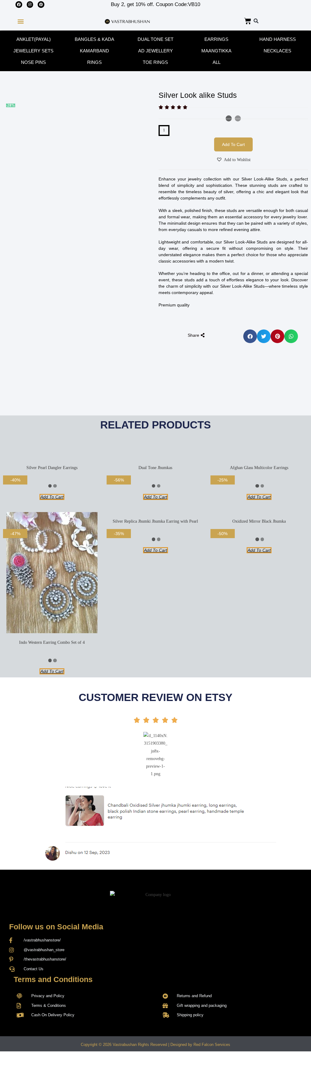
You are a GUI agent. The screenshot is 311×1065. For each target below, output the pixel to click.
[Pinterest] (41, 4)
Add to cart (233, 144)
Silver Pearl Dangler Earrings (51, 467)
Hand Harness (277, 39)
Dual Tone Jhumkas (155, 467)
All (216, 62)
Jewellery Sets (33, 50)
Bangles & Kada (94, 39)
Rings (94, 62)
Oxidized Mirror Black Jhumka (259, 521)
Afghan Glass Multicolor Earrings (259, 467)
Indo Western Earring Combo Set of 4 (52, 642)
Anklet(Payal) (33, 39)
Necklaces (277, 50)
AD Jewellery (155, 50)
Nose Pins (33, 62)
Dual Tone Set (155, 39)
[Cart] (247, 21)
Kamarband (94, 50)
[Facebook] (18, 4)
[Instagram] (30, 4)
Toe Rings (155, 62)
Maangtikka (216, 50)
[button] (20, 21)
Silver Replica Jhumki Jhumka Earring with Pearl (155, 521)
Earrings (216, 39)
